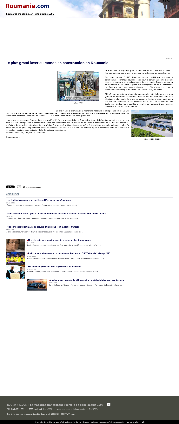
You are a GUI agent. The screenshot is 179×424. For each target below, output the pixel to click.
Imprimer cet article (33, 188)
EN (164, 1)
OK (142, 422)
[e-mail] (19, 188)
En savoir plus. (133, 422)
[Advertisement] (89, 37)
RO (168, 1)
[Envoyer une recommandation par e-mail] (107, 405)
